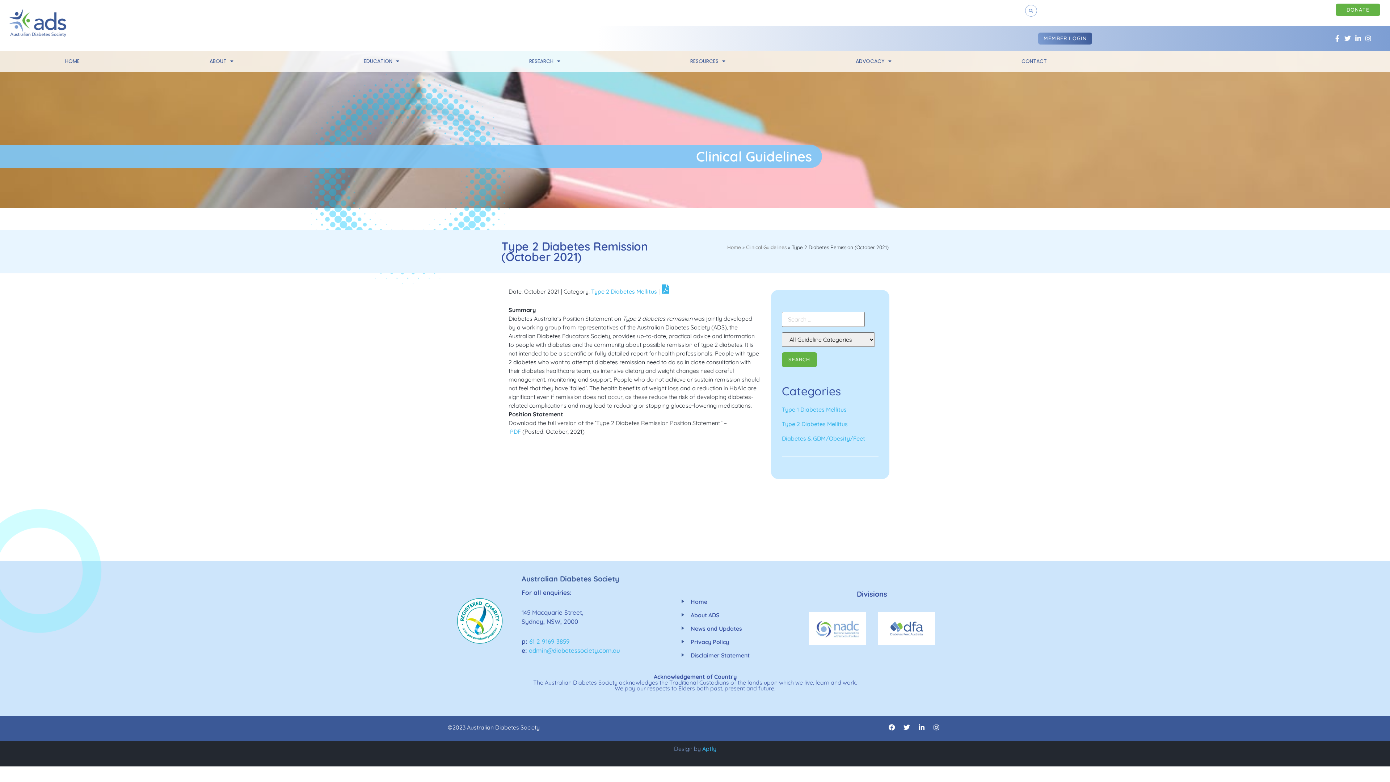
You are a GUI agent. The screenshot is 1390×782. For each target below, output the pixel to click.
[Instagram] (1368, 38)
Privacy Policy (710, 642)
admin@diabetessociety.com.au (574, 650)
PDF (515, 431)
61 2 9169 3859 (549, 641)
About (218, 61)
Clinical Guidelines (766, 247)
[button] (1031, 11)
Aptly (709, 748)
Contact (1034, 61)
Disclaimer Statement (720, 655)
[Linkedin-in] (1358, 38)
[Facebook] (891, 727)
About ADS (705, 615)
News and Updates (716, 628)
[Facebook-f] (1337, 38)
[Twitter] (1347, 38)
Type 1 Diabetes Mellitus (814, 409)
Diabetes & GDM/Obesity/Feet (823, 438)
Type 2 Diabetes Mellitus (624, 291)
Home (72, 61)
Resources (704, 61)
